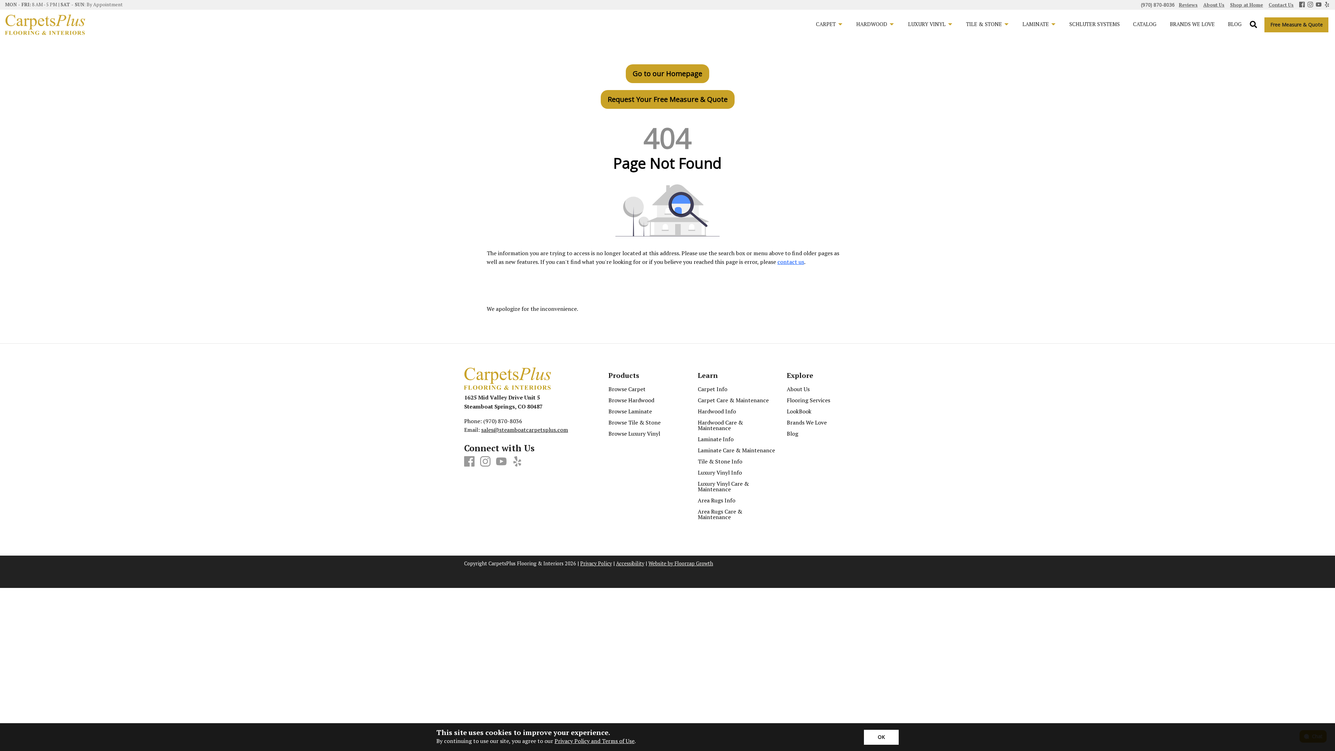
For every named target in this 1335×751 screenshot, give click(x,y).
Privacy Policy (596, 563)
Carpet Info (712, 389)
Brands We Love (807, 422)
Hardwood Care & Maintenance (720, 425)
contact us (790, 262)
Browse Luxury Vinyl (634, 433)
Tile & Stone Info (720, 461)
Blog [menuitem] (1234, 24)
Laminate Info (716, 439)
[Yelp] (1327, 5)
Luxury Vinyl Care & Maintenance (723, 486)
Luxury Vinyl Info (720, 472)
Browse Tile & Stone (634, 422)
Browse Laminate (630, 411)
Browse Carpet (627, 389)
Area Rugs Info (716, 500)
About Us (798, 389)
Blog (792, 433)
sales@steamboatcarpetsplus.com (524, 430)
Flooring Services (808, 400)
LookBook (799, 411)
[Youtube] (1318, 5)
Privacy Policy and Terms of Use (594, 741)
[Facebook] (1302, 5)
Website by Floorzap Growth (680, 563)
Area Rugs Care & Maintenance (720, 514)
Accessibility (630, 563)
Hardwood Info (717, 411)
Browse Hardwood (631, 400)
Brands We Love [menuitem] (1192, 24)
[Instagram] (1310, 5)
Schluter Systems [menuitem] (1094, 24)
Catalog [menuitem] (1144, 24)
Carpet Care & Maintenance (733, 400)
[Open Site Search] (1253, 25)
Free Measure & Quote (1296, 24)
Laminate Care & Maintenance (736, 450)
